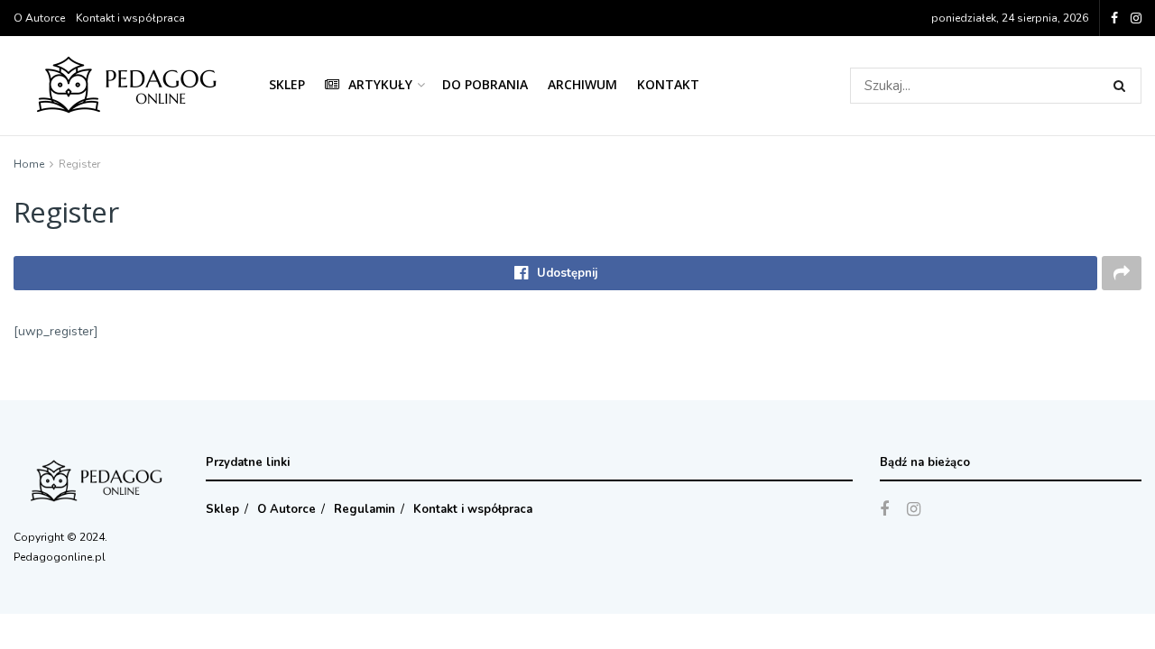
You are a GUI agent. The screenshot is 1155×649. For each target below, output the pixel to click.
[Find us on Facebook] (1114, 18)
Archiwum (582, 84)
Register (79, 164)
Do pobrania (485, 84)
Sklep (287, 84)
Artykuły (380, 84)
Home (29, 164)
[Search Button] (1122, 86)
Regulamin (364, 509)
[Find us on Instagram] (1136, 18)
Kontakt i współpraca (130, 18)
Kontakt (668, 84)
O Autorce (39, 18)
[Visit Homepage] (129, 86)
